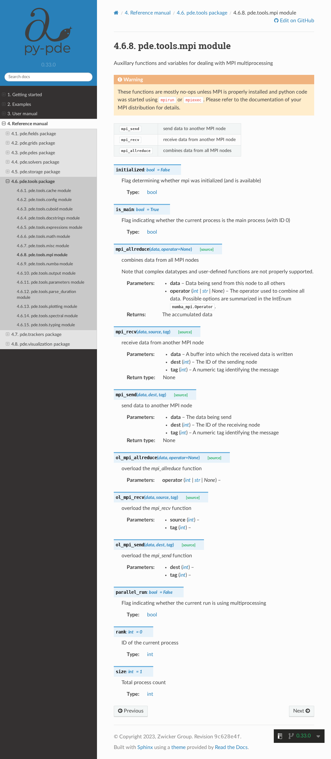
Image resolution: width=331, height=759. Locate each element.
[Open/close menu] (3, 95)
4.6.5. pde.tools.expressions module (49, 228)
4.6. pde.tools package (33, 181)
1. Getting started (24, 94)
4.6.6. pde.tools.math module (43, 237)
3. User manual (22, 113)
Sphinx (145, 747)
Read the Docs (231, 747)
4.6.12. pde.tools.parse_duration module (46, 295)
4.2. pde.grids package (33, 143)
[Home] (116, 12)
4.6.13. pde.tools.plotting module (47, 307)
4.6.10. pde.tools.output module (46, 273)
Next (299, 710)
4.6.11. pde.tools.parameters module (50, 282)
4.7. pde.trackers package (36, 334)
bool (152, 192)
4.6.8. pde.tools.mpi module (42, 255)
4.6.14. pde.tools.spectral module (47, 316)
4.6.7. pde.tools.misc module (43, 246)
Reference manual (148, 12)
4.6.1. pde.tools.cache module (44, 191)
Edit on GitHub (296, 20)
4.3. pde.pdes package (33, 152)
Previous (133, 710)
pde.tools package (202, 12)
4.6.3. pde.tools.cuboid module (45, 209)
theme (178, 747)
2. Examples (19, 104)
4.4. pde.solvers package (35, 162)
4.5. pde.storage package (35, 171)
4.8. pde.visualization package (40, 344)
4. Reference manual (27, 123)
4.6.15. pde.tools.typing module (46, 325)
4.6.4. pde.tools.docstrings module (48, 218)
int (150, 654)
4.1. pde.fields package (33, 133)
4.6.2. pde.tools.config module (44, 200)
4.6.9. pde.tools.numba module (45, 264)
